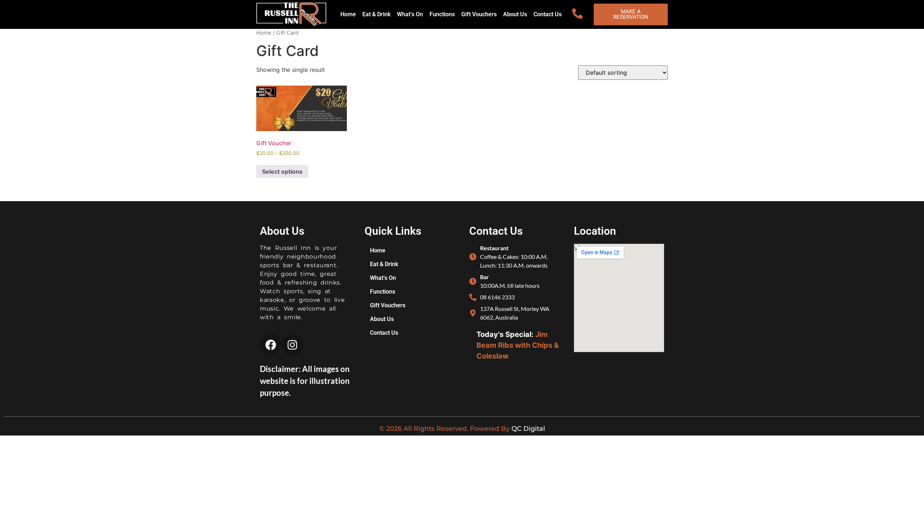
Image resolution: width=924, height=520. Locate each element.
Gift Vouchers (479, 14)
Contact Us (547, 14)
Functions (442, 14)
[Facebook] (271, 345)
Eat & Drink (376, 14)
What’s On (410, 14)
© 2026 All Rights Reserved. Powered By (445, 429)
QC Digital (528, 429)
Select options (282, 171)
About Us (515, 14)
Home (348, 14)
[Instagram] (292, 345)
